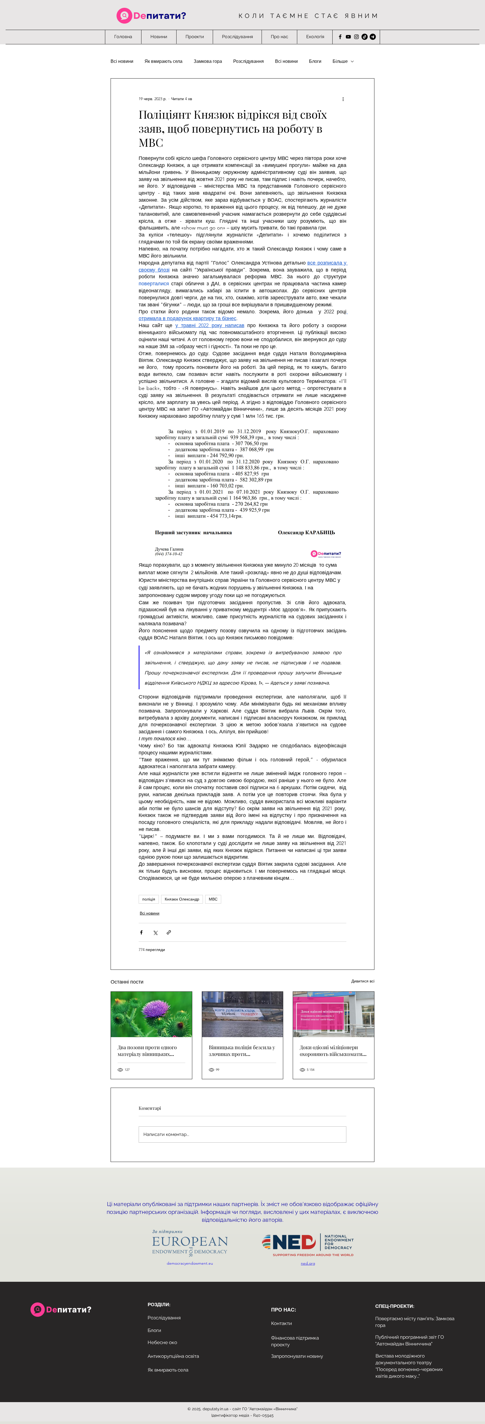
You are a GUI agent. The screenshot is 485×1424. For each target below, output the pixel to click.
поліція (148, 899)
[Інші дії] (343, 98)
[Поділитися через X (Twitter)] (155, 932)
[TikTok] (365, 37)
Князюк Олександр (182, 899)
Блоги (315, 61)
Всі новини (122, 61)
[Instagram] (356, 37)
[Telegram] (373, 37)
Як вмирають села (163, 61)
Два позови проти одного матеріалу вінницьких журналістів (147, 1050)
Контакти (281, 1323)
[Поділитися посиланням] (168, 932)
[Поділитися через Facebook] (141, 932)
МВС (213, 899)
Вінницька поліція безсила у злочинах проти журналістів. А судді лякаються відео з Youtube (242, 1050)
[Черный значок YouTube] (348, 37)
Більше (340, 61)
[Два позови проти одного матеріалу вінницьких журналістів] (151, 1014)
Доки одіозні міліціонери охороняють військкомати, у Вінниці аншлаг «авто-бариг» (332, 1050)
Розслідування (248, 61)
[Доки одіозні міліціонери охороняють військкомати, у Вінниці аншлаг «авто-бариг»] (333, 1014)
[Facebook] (340, 37)
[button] (194, 37)
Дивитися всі (362, 981)
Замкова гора (208, 61)
